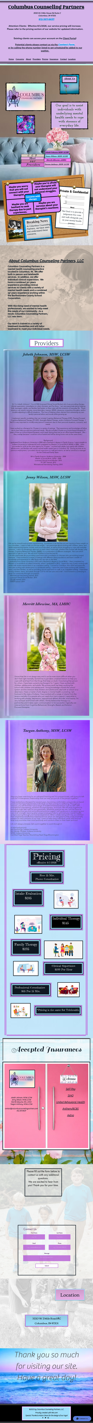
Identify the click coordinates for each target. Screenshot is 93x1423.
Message (46, 1253)
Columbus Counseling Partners (46, 7)
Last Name (59, 1233)
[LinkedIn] (48, 1418)
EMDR (39, 551)
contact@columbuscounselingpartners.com (21, 1108)
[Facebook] (43, 1418)
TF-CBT (13, 580)
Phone (59, 1243)
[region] (57, 152)
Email (34, 1243)
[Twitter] (45, 1418)
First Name (34, 1233)
